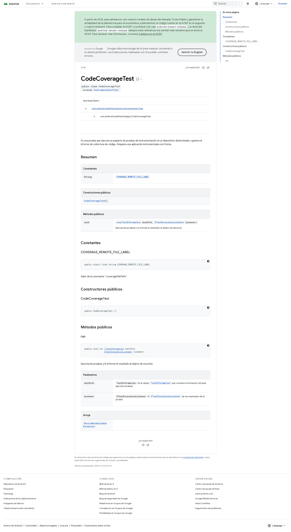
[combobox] (227, 3)
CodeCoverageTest (94, 200)
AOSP (83, 67)
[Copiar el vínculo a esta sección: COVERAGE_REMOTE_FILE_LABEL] (133, 252)
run (118, 222)
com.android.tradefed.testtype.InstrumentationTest (117, 108)
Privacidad (76, 525)
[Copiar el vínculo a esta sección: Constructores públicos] (125, 289)
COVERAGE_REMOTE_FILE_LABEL (132, 176)
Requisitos (8, 488)
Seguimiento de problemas (208, 508)
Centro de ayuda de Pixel (207, 488)
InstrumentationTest (106, 90)
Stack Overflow (202, 503)
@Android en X (106, 484)
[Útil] (203, 67)
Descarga (8, 493)
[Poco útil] (208, 67)
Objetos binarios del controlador (19, 508)
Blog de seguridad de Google (113, 498)
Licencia (64, 525)
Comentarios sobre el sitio (97, 525)
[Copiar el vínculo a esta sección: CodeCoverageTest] (112, 299)
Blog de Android (107, 493)
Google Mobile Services (206, 498)
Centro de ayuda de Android (209, 484)
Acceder (282, 3)
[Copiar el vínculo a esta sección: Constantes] (104, 243)
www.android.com (204, 493)
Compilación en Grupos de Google (116, 508)
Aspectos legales (48, 525)
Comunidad (31, 525)
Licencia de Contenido (193, 457)
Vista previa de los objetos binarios (20, 498)
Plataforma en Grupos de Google (115, 503)
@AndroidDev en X (108, 488)
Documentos (33, 3)
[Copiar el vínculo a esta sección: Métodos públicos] (115, 327)
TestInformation (131, 222)
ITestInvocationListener (169, 222)
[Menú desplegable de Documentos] (44, 3)
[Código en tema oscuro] (208, 261)
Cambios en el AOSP (150, 34)
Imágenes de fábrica (14, 503)
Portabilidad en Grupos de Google (115, 513)
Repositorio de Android (15, 484)
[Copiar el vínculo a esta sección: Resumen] (100, 157)
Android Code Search (63, 3)
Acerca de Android (13, 525)
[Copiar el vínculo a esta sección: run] (88, 337)
